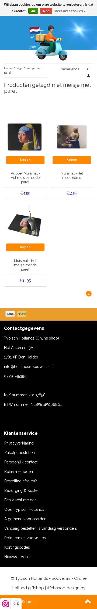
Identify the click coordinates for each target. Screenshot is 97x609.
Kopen (25, 160)
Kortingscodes (17, 547)
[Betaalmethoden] (16, 314)
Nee (46, 11)
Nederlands (69, 69)
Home (8, 68)
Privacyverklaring (19, 443)
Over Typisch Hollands (24, 509)
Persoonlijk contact (20, 462)
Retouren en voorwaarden (27, 538)
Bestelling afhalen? (20, 481)
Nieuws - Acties (17, 557)
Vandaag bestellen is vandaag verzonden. (40, 528)
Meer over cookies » (70, 11)
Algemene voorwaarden (25, 519)
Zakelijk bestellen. (20, 452)
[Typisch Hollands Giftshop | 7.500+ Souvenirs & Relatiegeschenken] (48, 41)
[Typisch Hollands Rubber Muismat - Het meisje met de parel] (25, 136)
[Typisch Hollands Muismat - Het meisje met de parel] (25, 224)
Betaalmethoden (18, 471)
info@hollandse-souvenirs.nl (29, 366)
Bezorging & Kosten (22, 490)
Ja (33, 11)
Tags (19, 68)
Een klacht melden (20, 500)
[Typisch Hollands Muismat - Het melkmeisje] (72, 136)
